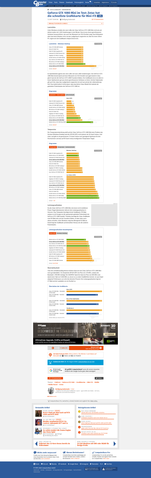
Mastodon (95, 464)
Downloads (69, 2)
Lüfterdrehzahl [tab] (70, 95)
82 (49, 434)
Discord (45, 464)
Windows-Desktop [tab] (62, 233)
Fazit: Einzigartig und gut (92, 348)
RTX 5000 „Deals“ (69, 6)
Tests (55, 2)
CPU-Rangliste (113, 6)
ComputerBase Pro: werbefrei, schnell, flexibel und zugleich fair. (74, 401)
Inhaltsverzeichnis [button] (58, 23)
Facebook (63, 464)
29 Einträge (98, 237)
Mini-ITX (90, 382)
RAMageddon (59, 6)
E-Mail (72, 389)
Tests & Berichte (55, 9)
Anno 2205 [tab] (52, 233)
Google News (74, 464)
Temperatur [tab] (53, 147)
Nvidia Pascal (53, 384)
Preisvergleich (78, 2)
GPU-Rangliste (104, 6)
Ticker (50, 2)
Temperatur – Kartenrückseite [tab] (66, 147)
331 (49, 425)
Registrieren (105, 2)
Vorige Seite (51, 348)
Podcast (51, 6)
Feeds (37, 464)
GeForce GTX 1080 (69, 382)
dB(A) (54, 68)
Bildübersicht (52, 396)
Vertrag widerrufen (57, 470)
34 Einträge (98, 150)
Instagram (85, 464)
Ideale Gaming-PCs (93, 6)
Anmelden (97, 2)
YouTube (109, 464)
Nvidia (97, 382)
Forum (87, 2)
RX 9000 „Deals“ (81, 6)
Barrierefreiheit (77, 470)
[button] (113, 2)
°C (53, 200)
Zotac (61, 384)
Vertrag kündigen (68, 470)
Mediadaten (49, 470)
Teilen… (100, 378)
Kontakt (42, 470)
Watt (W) (55, 263)
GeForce (57, 382)
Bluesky (54, 464)
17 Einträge (98, 43)
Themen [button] (61, 2)
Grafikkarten (66, 9)
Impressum (36, 470)
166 (49, 416)
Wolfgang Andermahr (62, 389)
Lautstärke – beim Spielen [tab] (57, 95)
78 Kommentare (56, 378)
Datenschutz (37, 472)
